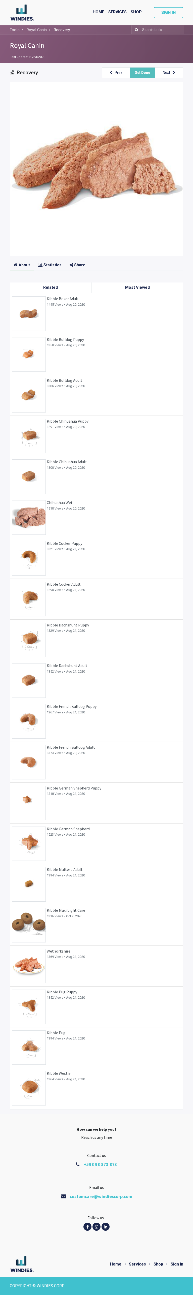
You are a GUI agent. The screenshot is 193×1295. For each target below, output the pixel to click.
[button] (116, 72)
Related (50, 287)
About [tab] (24, 265)
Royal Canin (27, 45)
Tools (15, 29)
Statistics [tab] (52, 265)
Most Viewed (137, 287)
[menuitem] (98, 12)
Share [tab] (79, 265)
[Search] (135, 29)
